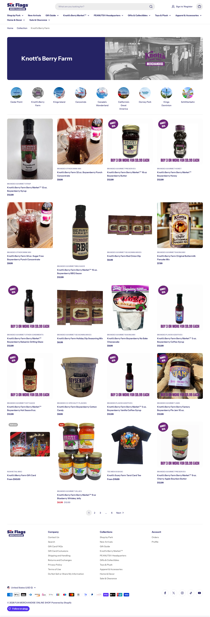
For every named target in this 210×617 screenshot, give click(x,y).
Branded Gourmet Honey (169, 169)
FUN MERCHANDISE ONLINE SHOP (32, 602)
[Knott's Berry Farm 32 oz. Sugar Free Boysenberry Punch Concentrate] (30, 225)
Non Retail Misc (14, 472)
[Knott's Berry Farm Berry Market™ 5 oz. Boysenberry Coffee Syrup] (180, 307)
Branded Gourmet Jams (168, 403)
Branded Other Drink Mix (69, 169)
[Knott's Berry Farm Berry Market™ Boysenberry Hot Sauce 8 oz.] (30, 376)
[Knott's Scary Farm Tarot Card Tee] (130, 444)
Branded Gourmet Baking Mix (171, 252)
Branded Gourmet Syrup (19, 184)
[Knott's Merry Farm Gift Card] (30, 444)
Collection (22, 28)
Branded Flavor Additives (169, 335)
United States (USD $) (22, 587)
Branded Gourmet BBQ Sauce (71, 266)
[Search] (151, 6)
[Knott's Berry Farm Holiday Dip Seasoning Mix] (80, 307)
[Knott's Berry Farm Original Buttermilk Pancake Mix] (180, 225)
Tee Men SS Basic (115, 472)
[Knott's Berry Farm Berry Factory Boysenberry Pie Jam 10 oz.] (180, 376)
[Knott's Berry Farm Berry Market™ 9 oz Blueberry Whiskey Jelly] (80, 454)
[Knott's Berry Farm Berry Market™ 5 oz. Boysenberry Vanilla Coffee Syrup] (130, 376)
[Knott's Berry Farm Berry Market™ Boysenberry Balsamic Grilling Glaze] (30, 307)
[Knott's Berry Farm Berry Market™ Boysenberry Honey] (180, 141)
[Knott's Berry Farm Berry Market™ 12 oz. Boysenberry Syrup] (30, 149)
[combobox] (105, 6)
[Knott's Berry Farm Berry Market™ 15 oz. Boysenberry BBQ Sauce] (80, 232)
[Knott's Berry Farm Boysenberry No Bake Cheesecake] (130, 307)
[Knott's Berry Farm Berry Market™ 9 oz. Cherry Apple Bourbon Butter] (180, 444)
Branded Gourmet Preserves (121, 169)
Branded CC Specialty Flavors (72, 403)
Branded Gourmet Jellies (69, 491)
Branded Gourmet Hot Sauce (21, 403)
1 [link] (88, 512)
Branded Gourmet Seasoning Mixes (124, 252)
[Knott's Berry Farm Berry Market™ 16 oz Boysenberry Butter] (130, 141)
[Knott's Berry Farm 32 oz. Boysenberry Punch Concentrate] (80, 141)
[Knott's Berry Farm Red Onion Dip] (130, 225)
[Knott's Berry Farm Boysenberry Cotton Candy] (80, 376)
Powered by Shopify (61, 602)
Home (10, 28)
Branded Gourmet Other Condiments (25, 335)
